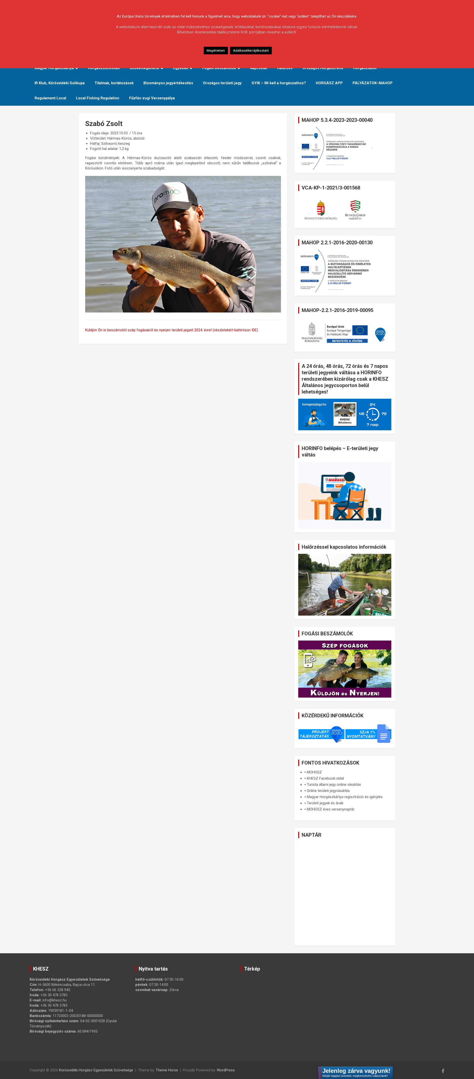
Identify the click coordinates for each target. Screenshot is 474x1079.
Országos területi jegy (222, 83)
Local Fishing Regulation (97, 98)
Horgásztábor (365, 68)
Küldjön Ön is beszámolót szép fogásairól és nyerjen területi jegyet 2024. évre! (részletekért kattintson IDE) (171, 330)
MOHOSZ (314, 772)
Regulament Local (50, 98)
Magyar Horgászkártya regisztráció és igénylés (345, 797)
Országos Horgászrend (322, 68)
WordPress (226, 1070)
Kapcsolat (258, 68)
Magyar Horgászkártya (54, 68)
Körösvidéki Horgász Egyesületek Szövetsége (96, 1070)
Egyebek (180, 68)
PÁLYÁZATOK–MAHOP (373, 83)
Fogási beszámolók (219, 68)
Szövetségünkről (144, 68)
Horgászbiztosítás (104, 68)
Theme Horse (167, 1070)
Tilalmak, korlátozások (114, 83)
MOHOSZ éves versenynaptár (331, 809)
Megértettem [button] (216, 50)
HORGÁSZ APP (329, 83)
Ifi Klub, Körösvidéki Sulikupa (60, 83)
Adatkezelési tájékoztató (251, 50)
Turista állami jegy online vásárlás (334, 784)
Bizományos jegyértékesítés (168, 83)
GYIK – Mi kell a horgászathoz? (279, 83)
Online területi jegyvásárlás (328, 790)
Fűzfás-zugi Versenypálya (152, 98)
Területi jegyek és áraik (325, 803)
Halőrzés (285, 68)
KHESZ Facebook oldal (325, 778)
